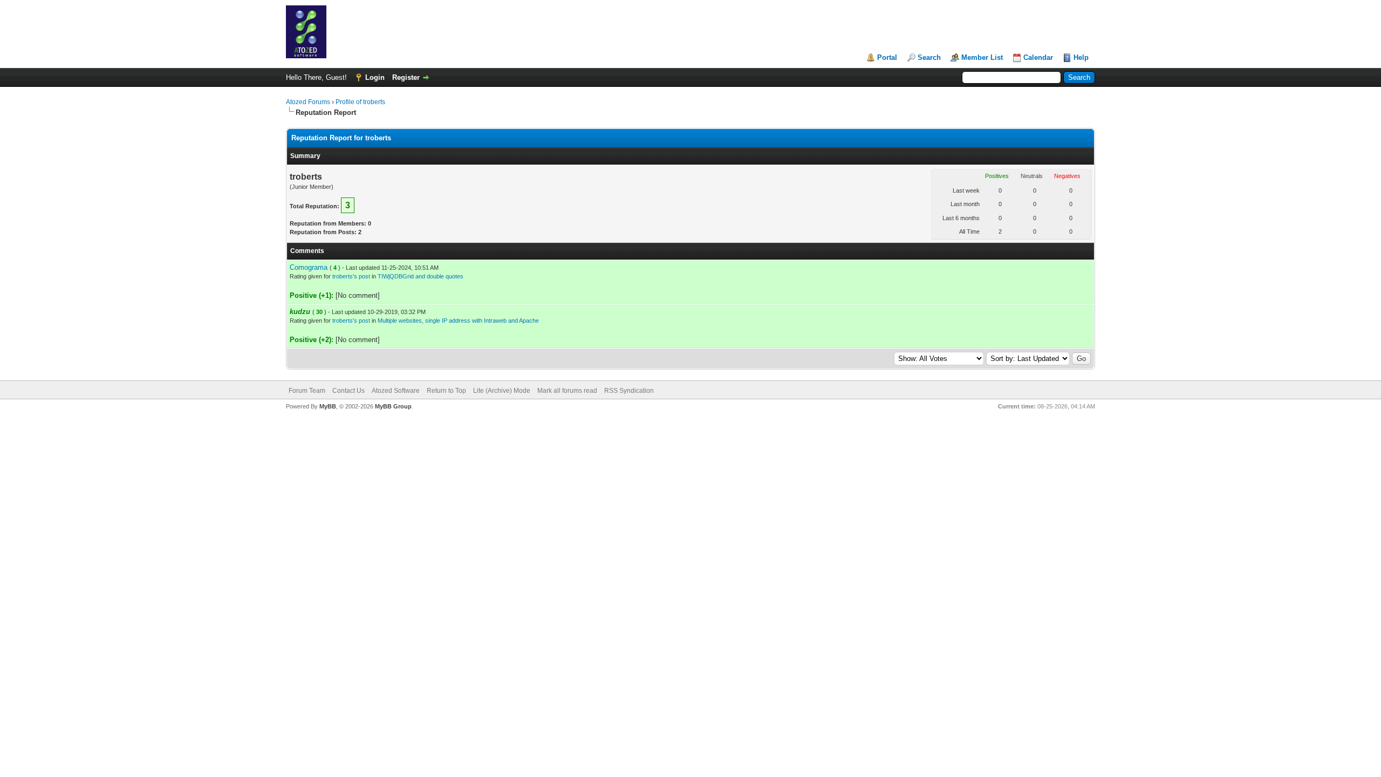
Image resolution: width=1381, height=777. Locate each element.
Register (406, 77)
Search (929, 57)
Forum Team (307, 390)
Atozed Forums (308, 102)
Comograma (308, 267)
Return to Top (446, 390)
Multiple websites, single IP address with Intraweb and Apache (458, 320)
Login (375, 77)
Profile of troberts (360, 102)
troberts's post (351, 276)
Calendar (1038, 57)
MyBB (327, 406)
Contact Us (348, 390)
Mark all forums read (567, 390)
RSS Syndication (629, 390)
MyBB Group (393, 406)
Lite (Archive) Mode (501, 390)
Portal (887, 57)
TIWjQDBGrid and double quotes (420, 276)
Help (1081, 57)
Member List (982, 57)
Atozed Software (396, 390)
